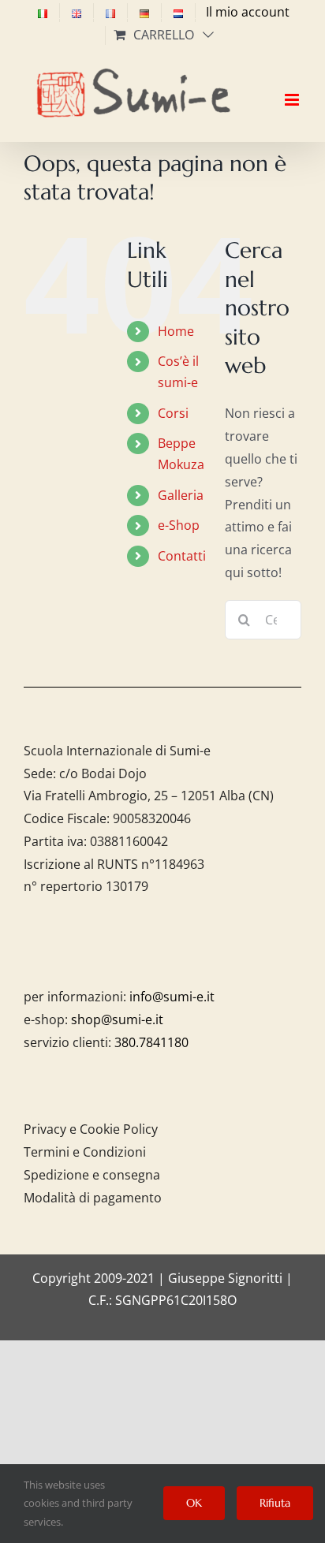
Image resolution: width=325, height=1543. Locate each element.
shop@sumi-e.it (117, 1019)
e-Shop (179, 525)
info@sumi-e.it (172, 996)
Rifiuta (275, 1503)
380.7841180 (151, 1042)
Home (176, 331)
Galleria (181, 495)
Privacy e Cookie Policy (91, 1129)
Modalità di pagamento (93, 1197)
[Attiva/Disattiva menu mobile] (293, 86)
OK (194, 1503)
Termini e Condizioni (85, 1152)
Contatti (182, 556)
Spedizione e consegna (92, 1174)
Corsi (173, 413)
